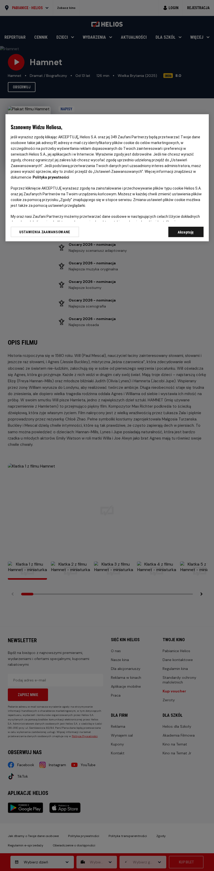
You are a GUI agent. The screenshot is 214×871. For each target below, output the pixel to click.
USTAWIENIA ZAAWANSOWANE (44, 232)
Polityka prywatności (51, 177)
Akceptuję (186, 232)
